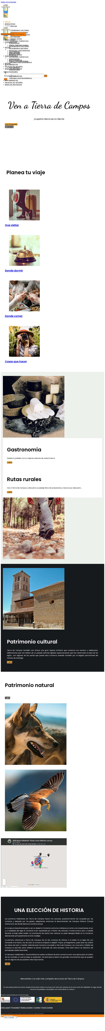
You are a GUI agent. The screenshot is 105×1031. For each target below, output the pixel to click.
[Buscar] (45, 76)
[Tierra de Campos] (5, 18)
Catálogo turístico (19, 41)
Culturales (14, 68)
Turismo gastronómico (20, 62)
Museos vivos (15, 39)
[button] (45, 76)
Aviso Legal (5, 1007)
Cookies (37, 1007)
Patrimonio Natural (18, 48)
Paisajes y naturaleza (19, 51)
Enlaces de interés (14, 83)
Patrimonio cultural (19, 30)
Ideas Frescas (39, 1013)
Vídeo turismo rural (19, 61)
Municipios (10, 24)
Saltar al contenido (8, 2)
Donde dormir (14, 270)
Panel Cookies (47, 1007)
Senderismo (14, 70)
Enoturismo (14, 37)
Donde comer (14, 316)
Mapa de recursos (13, 85)
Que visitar (12, 225)
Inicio (8, 22)
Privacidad (15, 1007)
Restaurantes (15, 76)
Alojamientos (11, 64)
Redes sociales (27, 1007)
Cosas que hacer (16, 361)
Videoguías (14, 43)
